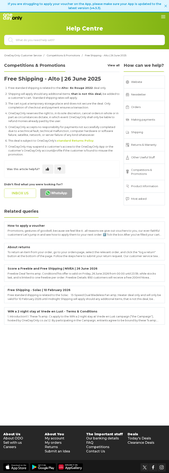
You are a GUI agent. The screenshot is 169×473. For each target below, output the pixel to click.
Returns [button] (51, 447)
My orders (53, 443)
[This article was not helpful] (59, 169)
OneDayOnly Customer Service (23, 55)
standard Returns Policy (75, 140)
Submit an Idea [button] (57, 451)
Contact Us (95, 451)
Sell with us (12, 443)
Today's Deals (139, 438)
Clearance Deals (141, 443)
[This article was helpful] (47, 169)
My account (54, 438)
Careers (9, 447)
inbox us (20, 193)
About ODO (13, 438)
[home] (13, 16)
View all (114, 65)
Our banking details (102, 438)
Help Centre (84, 28)
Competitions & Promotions (63, 55)
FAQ (89, 443)
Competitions (97, 447)
